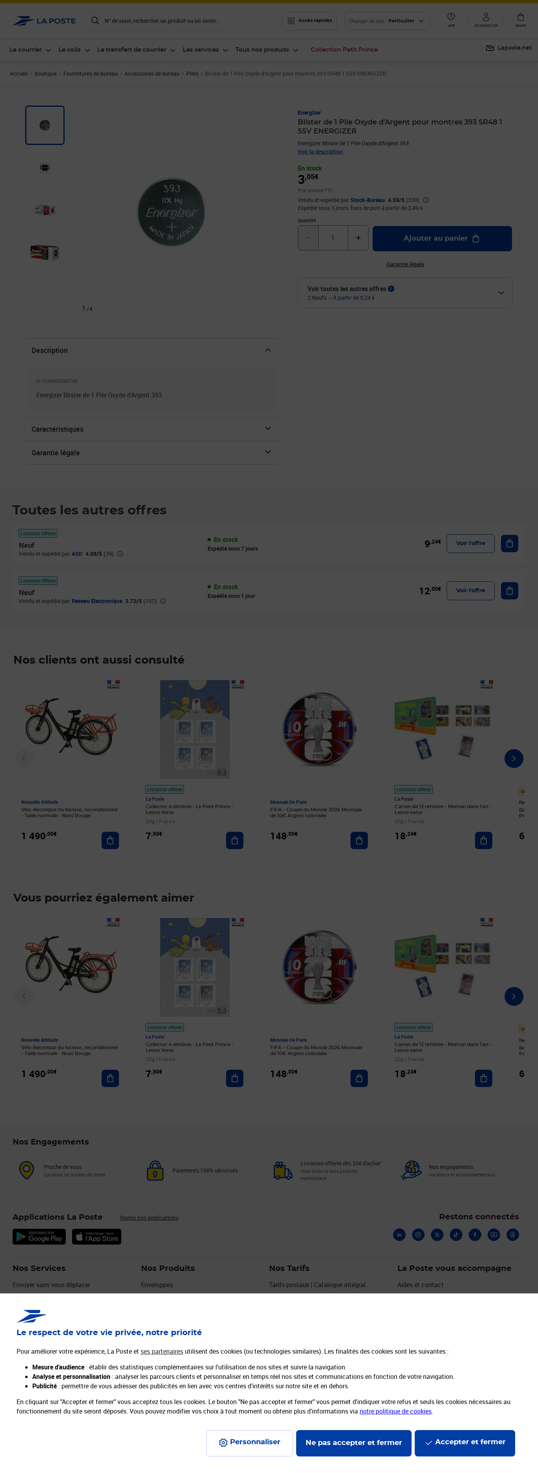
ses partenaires (162, 1351)
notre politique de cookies (396, 1411)
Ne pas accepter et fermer (354, 1443)
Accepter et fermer (470, 1442)
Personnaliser (255, 1442)
